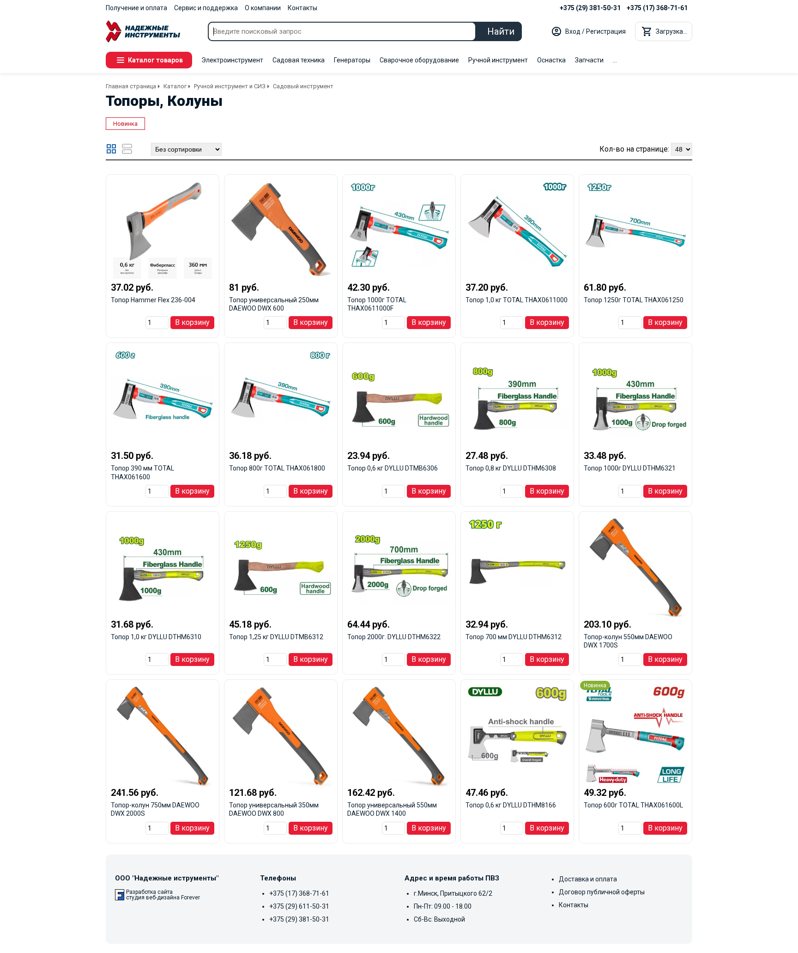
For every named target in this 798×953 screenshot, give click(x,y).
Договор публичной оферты (602, 892)
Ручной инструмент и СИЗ (230, 86)
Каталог (175, 86)
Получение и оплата (136, 8)
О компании (263, 8)
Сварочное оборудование (419, 60)
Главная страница (131, 86)
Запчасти (589, 60)
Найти (500, 31)
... (615, 60)
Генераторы (352, 60)
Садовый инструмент (303, 86)
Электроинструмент (232, 60)
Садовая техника (298, 60)
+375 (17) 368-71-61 (657, 8)
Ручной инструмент (498, 60)
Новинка (125, 123)
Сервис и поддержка (206, 8)
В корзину (192, 322)
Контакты (302, 8)
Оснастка (551, 60)
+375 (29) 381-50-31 (590, 8)
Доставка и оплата (588, 879)
